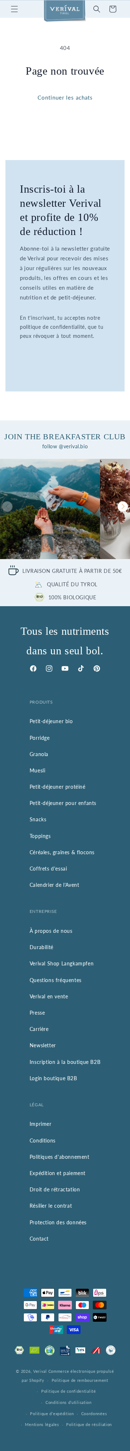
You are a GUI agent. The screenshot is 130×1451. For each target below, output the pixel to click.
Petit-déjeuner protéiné (58, 787)
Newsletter (43, 1045)
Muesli (38, 770)
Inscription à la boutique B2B (65, 1062)
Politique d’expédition (52, 1413)
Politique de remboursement (80, 1380)
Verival (40, 1371)
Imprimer (41, 1124)
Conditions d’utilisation (69, 1402)
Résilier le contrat (51, 1206)
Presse (37, 1013)
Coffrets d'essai (48, 868)
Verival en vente (49, 996)
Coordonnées (94, 1413)
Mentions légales (42, 1424)
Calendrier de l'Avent (54, 885)
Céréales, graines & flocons (62, 852)
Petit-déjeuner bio (51, 721)
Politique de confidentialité (68, 1391)
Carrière (39, 1029)
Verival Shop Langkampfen (62, 963)
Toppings (40, 836)
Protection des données (58, 1222)
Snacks (38, 819)
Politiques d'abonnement (60, 1157)
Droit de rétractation (55, 1189)
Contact (39, 1239)
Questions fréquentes (56, 980)
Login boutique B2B (53, 1078)
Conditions (43, 1140)
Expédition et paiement (58, 1173)
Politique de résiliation (89, 1424)
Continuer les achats (65, 97)
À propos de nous (51, 931)
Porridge (40, 738)
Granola (39, 754)
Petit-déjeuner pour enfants (63, 803)
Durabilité (41, 947)
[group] (50, 509)
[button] (14, 9)
